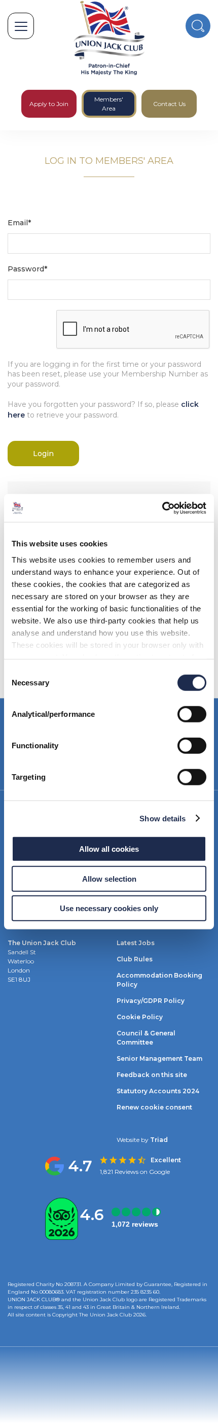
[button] (21, 26)
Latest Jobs (136, 943)
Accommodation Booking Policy (159, 979)
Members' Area (108, 103)
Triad (158, 1139)
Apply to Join (48, 104)
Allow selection (109, 878)
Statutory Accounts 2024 (158, 1091)
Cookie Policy (140, 1017)
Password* (27, 268)
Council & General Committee (146, 1037)
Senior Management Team (159, 1058)
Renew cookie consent (154, 1107)
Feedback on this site (152, 1075)
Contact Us (169, 104)
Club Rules (135, 959)
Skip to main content (37, 135)
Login (43, 453)
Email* (19, 222)
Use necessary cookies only (109, 908)
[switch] (191, 714)
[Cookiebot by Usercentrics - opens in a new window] (162, 507)
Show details (162, 818)
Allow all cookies (109, 849)
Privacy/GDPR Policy (151, 1000)
